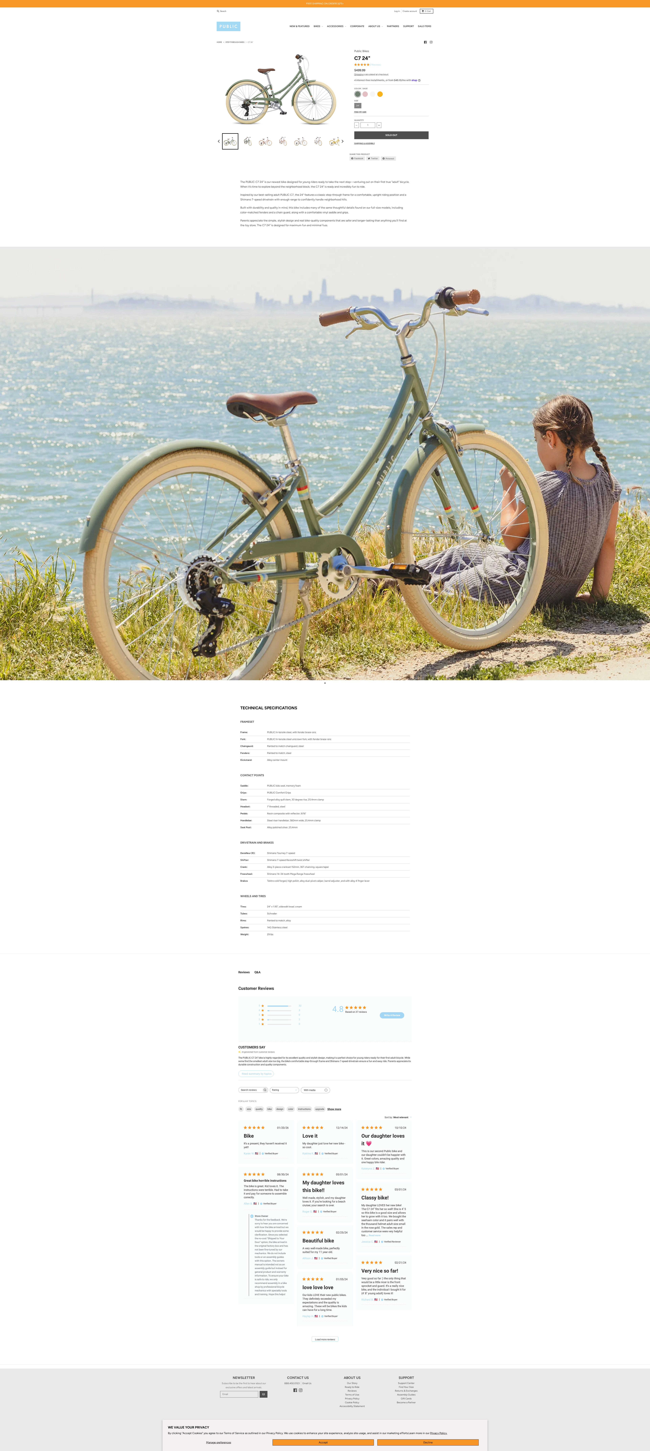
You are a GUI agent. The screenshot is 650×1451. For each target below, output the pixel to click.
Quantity (359, 120)
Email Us (306, 1383)
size (249, 1109)
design (279, 1109)
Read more (375, 1235)
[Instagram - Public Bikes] (431, 42)
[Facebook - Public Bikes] (425, 42)
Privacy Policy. (438, 1433)
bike (269, 1109)
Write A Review (392, 1015)
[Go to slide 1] (325, 683)
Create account (410, 11)
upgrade (319, 1109)
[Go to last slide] (219, 141)
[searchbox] (250, 1090)
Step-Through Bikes (234, 42)
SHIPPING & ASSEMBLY (364, 143)
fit (241, 1109)
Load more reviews (325, 1339)
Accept (323, 1442)
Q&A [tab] (257, 972)
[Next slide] (342, 141)
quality (259, 1109)
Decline (428, 1442)
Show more (334, 1109)
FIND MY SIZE (360, 112)
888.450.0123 (292, 1383)
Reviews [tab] (244, 972)
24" (357, 105)
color (290, 1109)
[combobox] (284, 1090)
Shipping (359, 74)
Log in (397, 11)
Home (219, 42)
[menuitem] (230, 141)
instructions (304, 1109)
